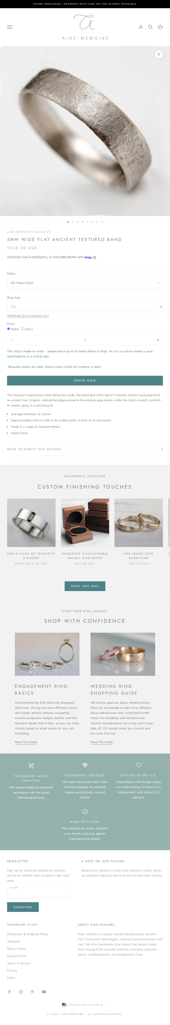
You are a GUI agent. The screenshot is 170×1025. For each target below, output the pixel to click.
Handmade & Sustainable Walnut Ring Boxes (85, 556)
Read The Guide (26, 742)
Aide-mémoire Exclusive (29, 232)
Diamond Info (16, 956)
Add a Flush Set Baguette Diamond (31, 556)
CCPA (11, 978)
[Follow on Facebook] (9, 992)
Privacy (12, 971)
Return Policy (16, 949)
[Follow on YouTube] (44, 992)
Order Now (85, 380)
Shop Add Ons (85, 586)
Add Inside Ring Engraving (138, 556)
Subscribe (23, 907)
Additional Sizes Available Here (28, 316)
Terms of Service (18, 963)
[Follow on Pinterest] (32, 992)
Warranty (13, 941)
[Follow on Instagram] (21, 992)
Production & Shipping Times (27, 934)
